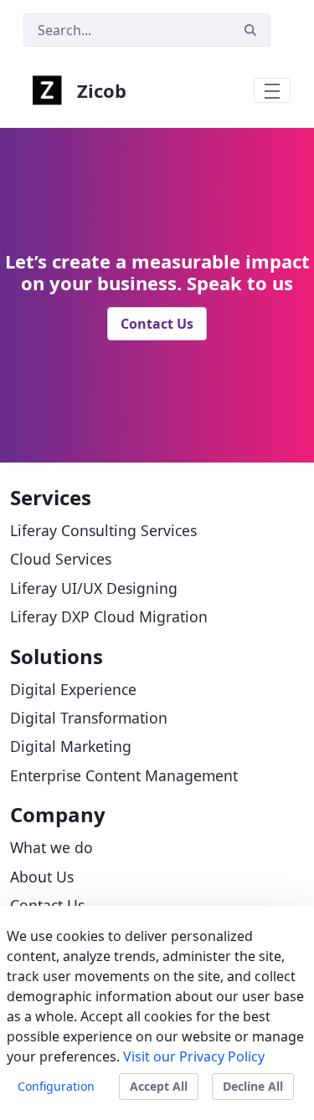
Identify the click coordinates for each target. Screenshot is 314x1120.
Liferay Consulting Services (103, 530)
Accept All (159, 1086)
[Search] (250, 30)
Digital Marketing (70, 746)
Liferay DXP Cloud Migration (109, 616)
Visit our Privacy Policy (194, 1056)
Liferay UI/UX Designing (94, 588)
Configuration (56, 1086)
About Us (42, 877)
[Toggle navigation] (272, 90)
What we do (51, 847)
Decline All (253, 1086)
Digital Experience (73, 689)
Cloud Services (60, 559)
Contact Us (157, 324)
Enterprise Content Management (124, 775)
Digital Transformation (88, 718)
